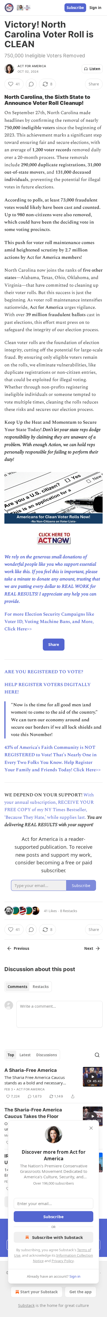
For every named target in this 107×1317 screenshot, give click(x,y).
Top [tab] (11, 1054)
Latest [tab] (25, 1054)
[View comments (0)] (31, 84)
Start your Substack (39, 1291)
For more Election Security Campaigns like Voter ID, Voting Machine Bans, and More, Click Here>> (49, 622)
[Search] (97, 1054)
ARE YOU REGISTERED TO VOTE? (43, 671)
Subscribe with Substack (57, 1237)
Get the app (80, 1291)
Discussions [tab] (46, 1054)
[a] (92, 1076)
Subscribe (75, 7)
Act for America (32, 66)
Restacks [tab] (41, 986)
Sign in (95, 7)
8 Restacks (68, 910)
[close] (91, 1128)
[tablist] (28, 986)
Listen (94, 68)
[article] (53, 1083)
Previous (21, 948)
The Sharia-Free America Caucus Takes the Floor (33, 1113)
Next (88, 948)
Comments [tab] (17, 986)
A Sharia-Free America (30, 1070)
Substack (26, 1305)
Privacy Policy (63, 1260)
